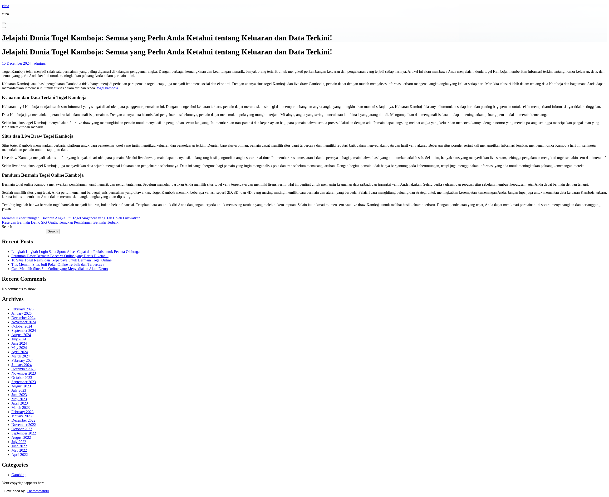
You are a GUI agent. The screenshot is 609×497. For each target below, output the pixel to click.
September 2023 (23, 382)
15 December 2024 (16, 63)
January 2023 (21, 416)
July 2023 (18, 390)
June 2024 (19, 343)
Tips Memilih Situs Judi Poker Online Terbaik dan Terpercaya (57, 264)
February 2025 (22, 309)
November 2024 (23, 322)
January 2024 (21, 365)
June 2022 (19, 446)
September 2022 (23, 433)
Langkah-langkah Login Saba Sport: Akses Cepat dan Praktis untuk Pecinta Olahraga (75, 252)
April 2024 (19, 352)
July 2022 (18, 442)
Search (7, 227)
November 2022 (23, 425)
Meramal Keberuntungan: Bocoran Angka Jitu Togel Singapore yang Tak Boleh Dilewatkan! (72, 218)
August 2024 (21, 335)
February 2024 (22, 360)
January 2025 (21, 313)
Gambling (18, 475)
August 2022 (21, 437)
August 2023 (21, 386)
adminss (40, 63)
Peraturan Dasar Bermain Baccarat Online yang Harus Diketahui (59, 256)
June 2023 (19, 395)
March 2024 (20, 356)
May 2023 (19, 399)
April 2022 (19, 455)
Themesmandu (38, 491)
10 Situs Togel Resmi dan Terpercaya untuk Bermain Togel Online (61, 260)
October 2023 (21, 378)
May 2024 (19, 348)
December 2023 (23, 369)
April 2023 (19, 403)
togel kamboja (107, 88)
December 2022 (23, 420)
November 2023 (23, 373)
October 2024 (21, 326)
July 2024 (18, 339)
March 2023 (20, 407)
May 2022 (19, 450)
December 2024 (23, 318)
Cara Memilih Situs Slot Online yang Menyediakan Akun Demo (59, 269)
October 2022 (21, 429)
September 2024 (23, 330)
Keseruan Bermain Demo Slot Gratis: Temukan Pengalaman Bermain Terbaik (60, 222)
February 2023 (22, 412)
